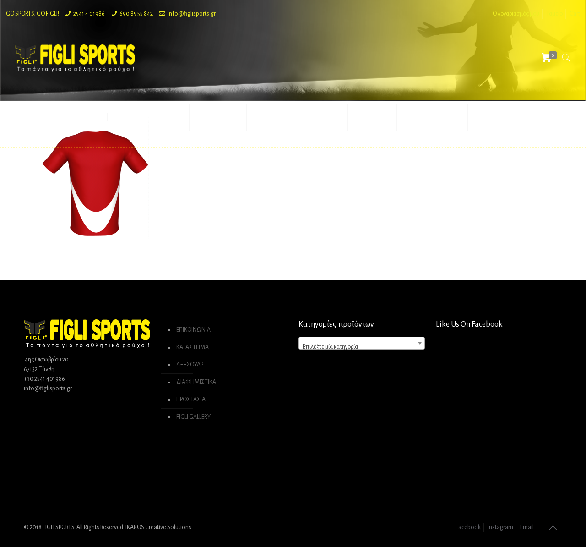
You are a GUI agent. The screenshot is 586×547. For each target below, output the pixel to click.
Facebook (468, 527)
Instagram (500, 527)
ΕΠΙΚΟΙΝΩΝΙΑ (193, 330)
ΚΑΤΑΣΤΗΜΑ (192, 347)
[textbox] (361, 346)
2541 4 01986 (89, 14)
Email (527, 527)
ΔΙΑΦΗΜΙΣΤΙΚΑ (196, 382)
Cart (575, 14)
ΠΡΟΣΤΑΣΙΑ (191, 399)
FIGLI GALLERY (193, 417)
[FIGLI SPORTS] (75, 58)
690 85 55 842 (136, 14)
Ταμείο (554, 14)
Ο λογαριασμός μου (516, 14)
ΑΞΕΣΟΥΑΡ (189, 364)
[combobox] (361, 343)
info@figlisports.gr (192, 14)
